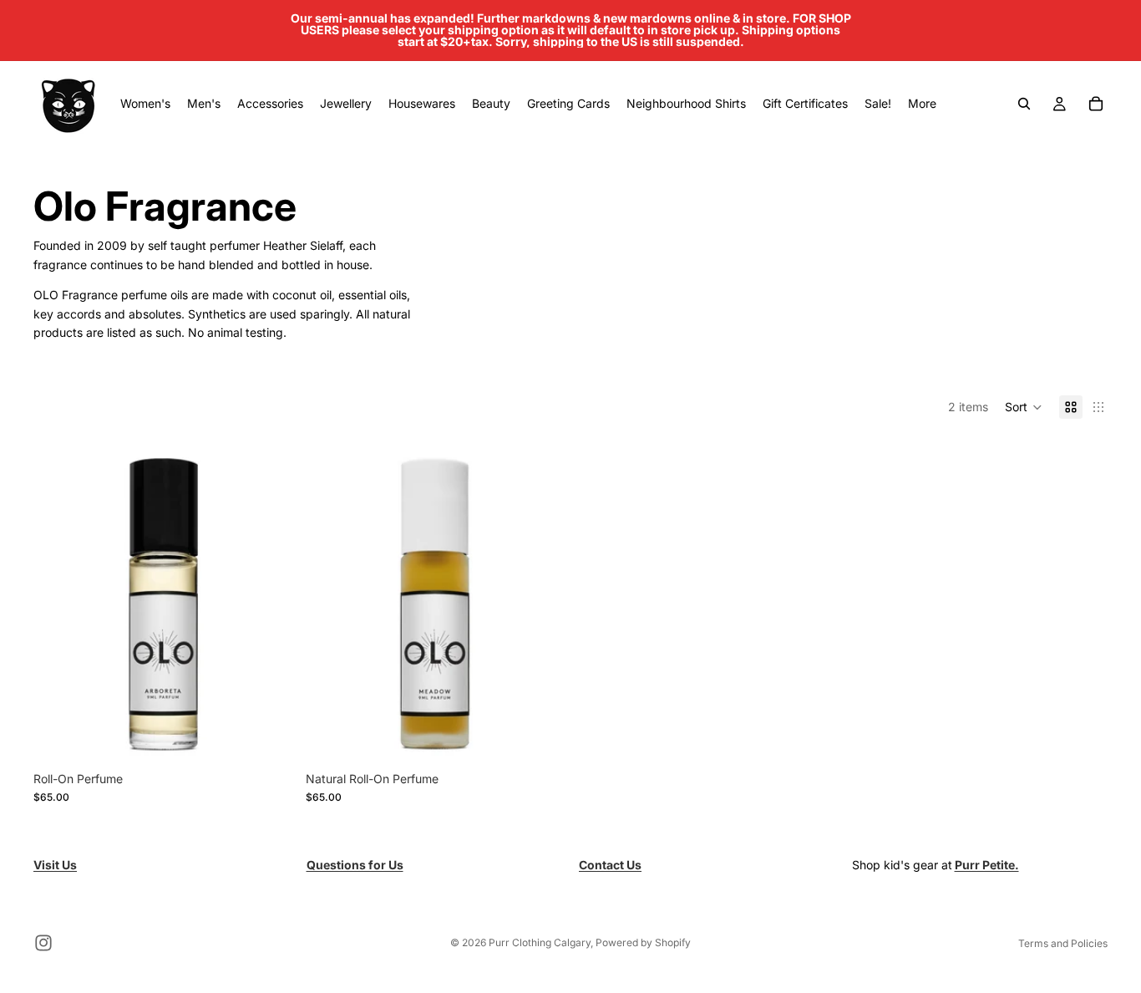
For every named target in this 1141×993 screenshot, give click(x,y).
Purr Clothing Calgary (540, 942)
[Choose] (266, 737)
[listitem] (922, 103)
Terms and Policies (1063, 943)
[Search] (1024, 103)
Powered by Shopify (643, 942)
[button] (1023, 407)
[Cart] (1096, 103)
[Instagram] (43, 943)
